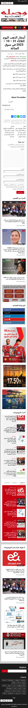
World (13, 682)
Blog (14, 697)
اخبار (14, 34)
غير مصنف (17, 693)
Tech (18, 682)
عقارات (23, 693)
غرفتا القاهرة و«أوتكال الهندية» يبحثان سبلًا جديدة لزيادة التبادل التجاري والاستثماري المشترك (8, 131)
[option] (14, 417)
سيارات (23, 690)
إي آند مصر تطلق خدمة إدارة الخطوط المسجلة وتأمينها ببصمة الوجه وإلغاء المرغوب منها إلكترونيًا (10, 418)
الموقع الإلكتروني (20, 179)
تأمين (20, 688)
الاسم (22, 169)
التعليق (22, 149)
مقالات (4, 693)
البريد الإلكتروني (20, 174)
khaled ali (6, 105)
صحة (19, 690)
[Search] (18, 27)
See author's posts (9, 109)
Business (23, 680)
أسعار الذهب (12, 56)
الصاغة (12, 60)
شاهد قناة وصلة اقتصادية (7, 27)
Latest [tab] (22, 482)
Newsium (24, 704)
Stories (23, 682)
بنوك (15, 469)
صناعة (14, 690)
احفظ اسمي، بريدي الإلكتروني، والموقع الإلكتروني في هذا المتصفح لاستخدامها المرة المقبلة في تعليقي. (14, 186)
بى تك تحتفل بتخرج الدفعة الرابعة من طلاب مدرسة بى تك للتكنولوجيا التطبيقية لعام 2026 (14, 221)
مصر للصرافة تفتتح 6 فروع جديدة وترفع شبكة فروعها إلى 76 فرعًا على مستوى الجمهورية (10, 452)
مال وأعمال (14, 458)
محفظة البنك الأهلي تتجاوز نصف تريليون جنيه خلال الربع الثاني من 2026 (10, 474)
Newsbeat (10, 680)
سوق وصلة (14, 436)
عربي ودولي (7, 690)
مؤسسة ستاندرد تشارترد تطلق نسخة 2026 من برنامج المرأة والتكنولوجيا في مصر (14, 278)
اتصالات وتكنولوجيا (12, 487)
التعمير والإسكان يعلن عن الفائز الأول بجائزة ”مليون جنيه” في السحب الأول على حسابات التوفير (20, 131)
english (17, 680)
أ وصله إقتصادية (7, 120)
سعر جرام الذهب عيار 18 (16, 121)
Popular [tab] (14, 482)
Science (4, 680)
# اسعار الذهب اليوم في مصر (17, 120)
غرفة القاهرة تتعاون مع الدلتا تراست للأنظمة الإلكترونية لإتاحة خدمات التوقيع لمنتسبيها (10, 463)
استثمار (9, 685)
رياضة (15, 688)
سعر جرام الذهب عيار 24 (16, 123)
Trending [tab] (6, 482)
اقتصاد (15, 447)
